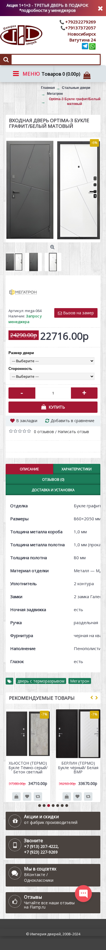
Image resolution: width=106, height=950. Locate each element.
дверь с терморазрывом (41, 681)
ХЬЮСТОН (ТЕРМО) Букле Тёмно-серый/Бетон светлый (27, 767)
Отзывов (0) (53, 479)
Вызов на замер (78, 312)
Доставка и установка (53, 490)
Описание (29, 469)
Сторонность (20, 369)
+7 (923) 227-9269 (41, 852)
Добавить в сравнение (72, 420)
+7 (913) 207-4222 (41, 846)
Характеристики (77, 469)
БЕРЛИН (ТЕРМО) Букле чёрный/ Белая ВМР (78, 767)
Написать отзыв (73, 431)
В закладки (26, 420)
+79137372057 (80, 27)
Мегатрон (79, 681)
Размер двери (21, 353)
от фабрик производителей (50, 822)
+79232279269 (80, 22)
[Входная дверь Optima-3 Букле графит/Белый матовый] (53, 190)
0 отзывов (44, 431)
